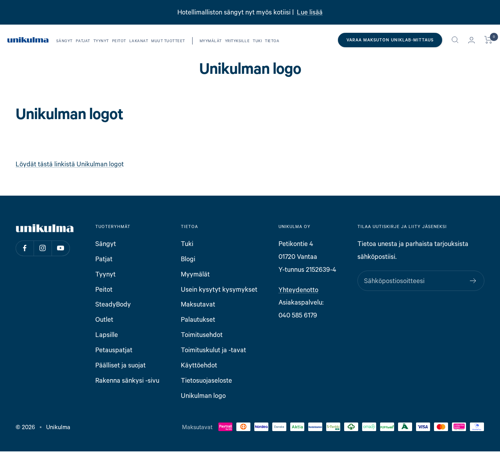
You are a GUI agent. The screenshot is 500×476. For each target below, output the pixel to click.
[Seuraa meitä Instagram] (43, 248)
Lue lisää (310, 11)
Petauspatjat (113, 349)
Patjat (83, 40)
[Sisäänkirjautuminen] (471, 40)
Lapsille (106, 334)
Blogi (188, 258)
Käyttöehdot (199, 364)
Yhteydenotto (298, 289)
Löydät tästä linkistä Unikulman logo (68, 163)
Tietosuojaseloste (206, 380)
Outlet (104, 319)
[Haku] (455, 39)
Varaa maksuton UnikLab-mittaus (390, 40)
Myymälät (211, 40)
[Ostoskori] (488, 40)
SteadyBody (113, 304)
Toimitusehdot (202, 334)
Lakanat (138, 40)
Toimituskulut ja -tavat (213, 349)
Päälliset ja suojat (120, 364)
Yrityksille (237, 40)
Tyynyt (101, 40)
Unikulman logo (203, 395)
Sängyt (64, 40)
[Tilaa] (473, 280)
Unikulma (58, 427)
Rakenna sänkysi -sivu (127, 380)
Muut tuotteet (168, 40)
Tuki (257, 40)
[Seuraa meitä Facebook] (25, 248)
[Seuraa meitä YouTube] (61, 248)
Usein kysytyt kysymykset (219, 289)
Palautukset (198, 319)
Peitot (119, 40)
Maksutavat (198, 304)
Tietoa (272, 40)
